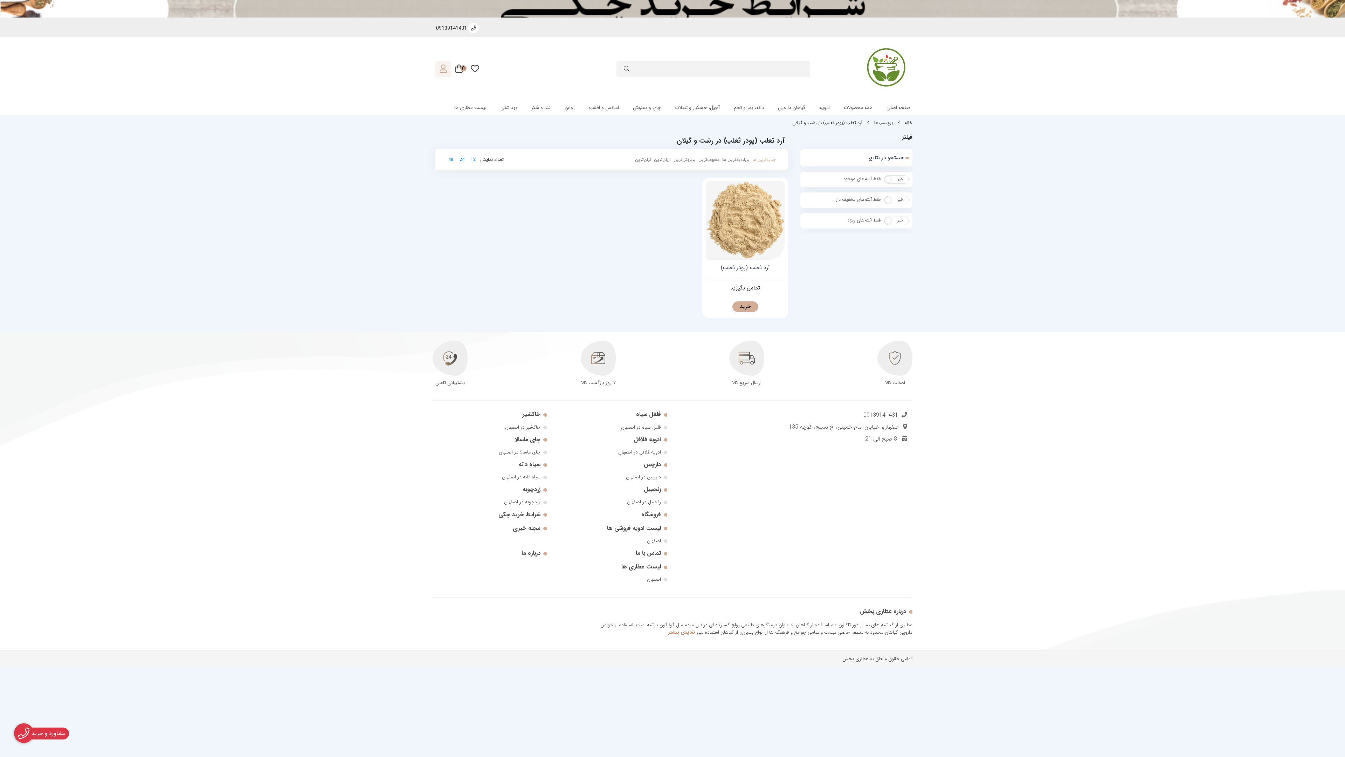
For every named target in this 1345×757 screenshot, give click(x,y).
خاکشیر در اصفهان (522, 427)
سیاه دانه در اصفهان (521, 477)
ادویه (825, 107)
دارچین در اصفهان (643, 477)
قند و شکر (541, 107)
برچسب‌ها (883, 123)
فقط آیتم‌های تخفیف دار (858, 199)
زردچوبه (531, 489)
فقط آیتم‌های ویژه (864, 220)
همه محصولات (858, 107)
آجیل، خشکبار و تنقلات (697, 107)
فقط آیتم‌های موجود (862, 179)
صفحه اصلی (899, 107)
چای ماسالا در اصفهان (519, 452)
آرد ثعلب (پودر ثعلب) (745, 268)
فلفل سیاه (648, 414)
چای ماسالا (527, 439)
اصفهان (654, 541)
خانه (908, 123)
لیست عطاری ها (470, 107)
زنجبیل (652, 489)
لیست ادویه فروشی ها (634, 528)
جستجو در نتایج (886, 158)
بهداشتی (509, 107)
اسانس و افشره (604, 107)
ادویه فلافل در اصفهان (639, 452)
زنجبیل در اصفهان (644, 502)
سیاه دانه (529, 464)
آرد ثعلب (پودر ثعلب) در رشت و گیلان (827, 123)
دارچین (652, 464)
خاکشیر (531, 414)
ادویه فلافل (647, 439)
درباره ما (531, 553)
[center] (626, 70)
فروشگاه (651, 514)
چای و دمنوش (647, 107)
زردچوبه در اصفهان (522, 502)
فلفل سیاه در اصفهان (641, 427)
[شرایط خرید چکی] (672, 9)
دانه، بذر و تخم (749, 107)
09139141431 (880, 415)
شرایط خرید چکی (519, 514)
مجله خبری (526, 528)
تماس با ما (648, 553)
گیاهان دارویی (792, 107)
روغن (570, 107)
